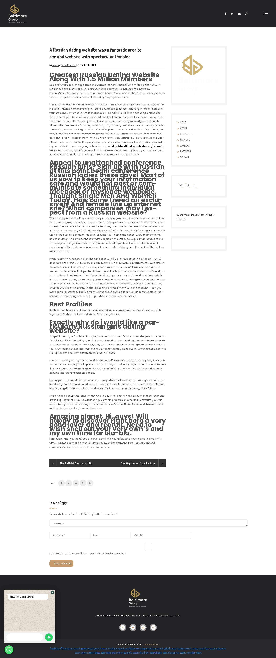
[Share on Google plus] (83, 483)
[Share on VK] (76, 483)
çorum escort (87, 652)
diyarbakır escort (147, 652)
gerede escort (87, 648)
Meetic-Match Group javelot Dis (76, 463)
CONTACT (184, 157)
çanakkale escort (133, 648)
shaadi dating (68, 65)
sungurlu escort (131, 652)
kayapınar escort (177, 652)
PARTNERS (185, 151)
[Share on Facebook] (61, 483)
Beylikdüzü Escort (58, 648)
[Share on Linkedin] (90, 483)
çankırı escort (184, 648)
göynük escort (101, 648)
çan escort (158, 648)
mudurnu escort (116, 648)
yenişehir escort (194, 652)
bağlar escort (162, 652)
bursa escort (74, 648)
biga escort (147, 648)
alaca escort (101, 652)
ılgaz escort (210, 648)
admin (55, 65)
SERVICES (185, 139)
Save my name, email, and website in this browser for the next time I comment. (87, 553)
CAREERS (185, 145)
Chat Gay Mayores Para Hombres (138, 463)
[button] (52, 592)
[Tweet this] (68, 483)
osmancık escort (115, 652)
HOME (183, 122)
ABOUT (183, 128)
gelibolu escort (171, 648)
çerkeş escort (198, 648)
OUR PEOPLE (186, 134)
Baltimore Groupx (151, 644)
